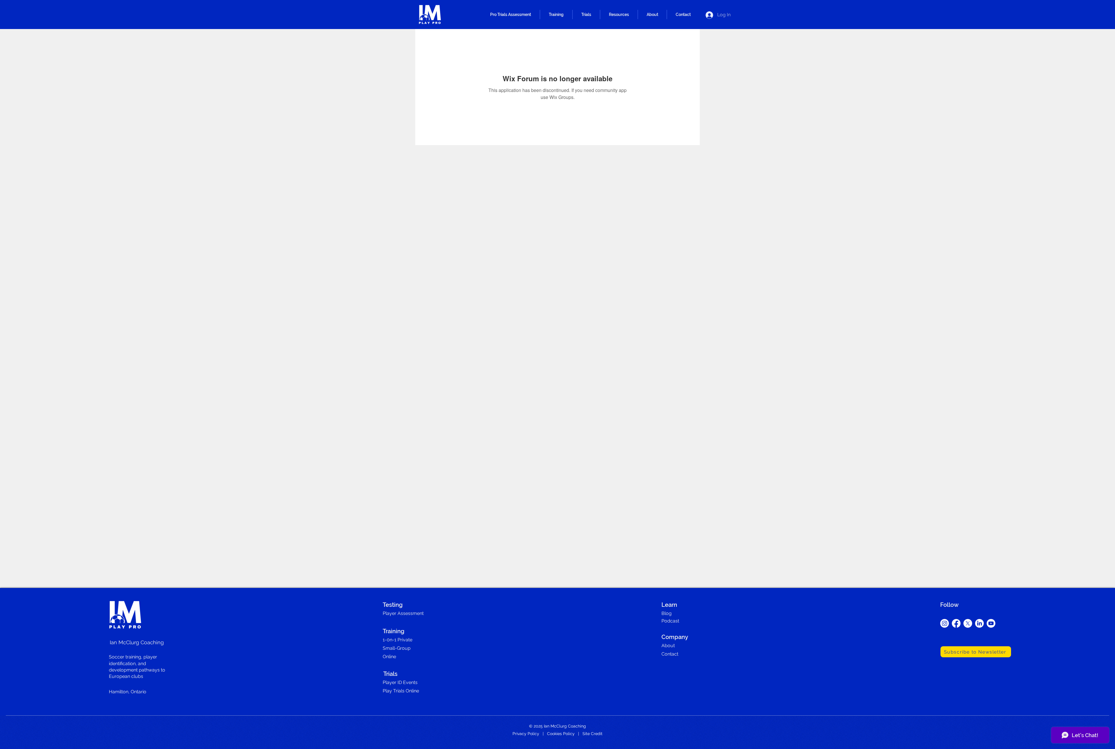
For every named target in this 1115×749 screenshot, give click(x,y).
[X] (967, 623)
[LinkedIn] (979, 623)
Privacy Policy (525, 733)
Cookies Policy (561, 733)
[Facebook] (956, 623)
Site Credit (592, 733)
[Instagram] (944, 623)
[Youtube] (991, 623)
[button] (510, 14)
